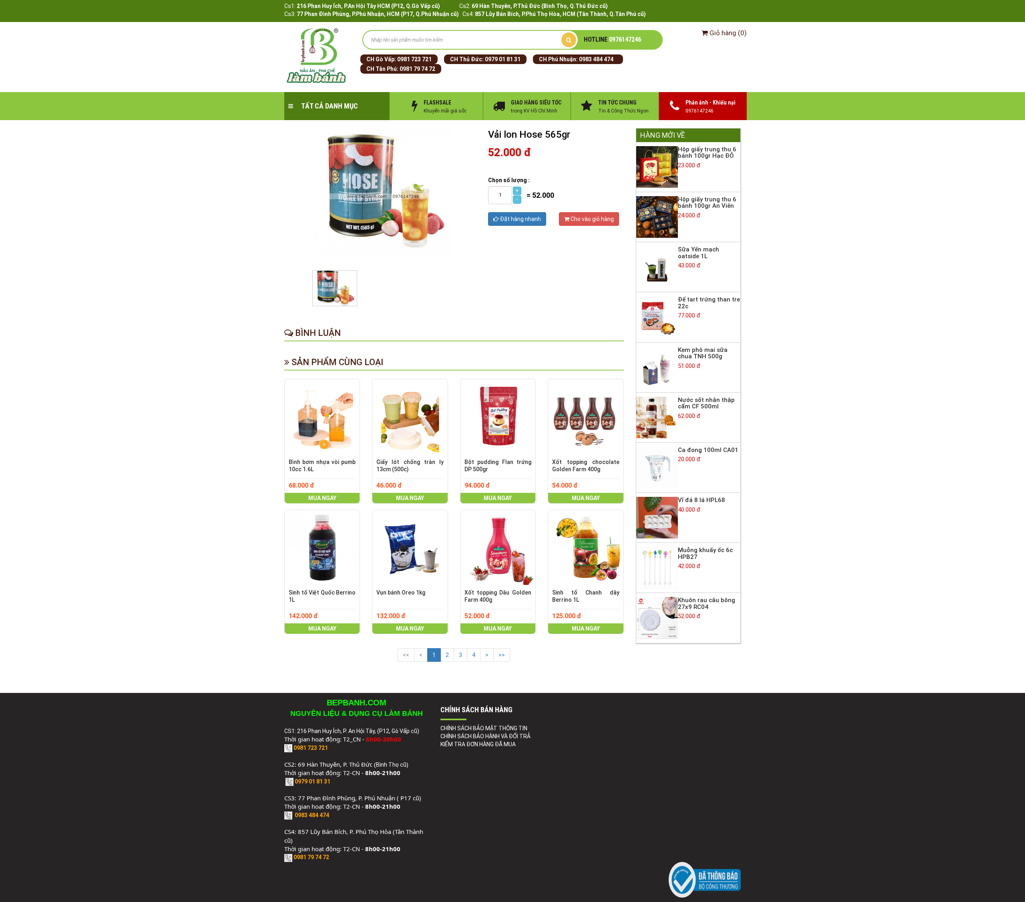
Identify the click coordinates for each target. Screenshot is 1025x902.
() (728, 33)
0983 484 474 (596, 59)
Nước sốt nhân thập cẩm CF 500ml (706, 403)
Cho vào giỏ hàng (591, 219)
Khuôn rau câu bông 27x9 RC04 (706, 604)
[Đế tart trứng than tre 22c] (657, 316)
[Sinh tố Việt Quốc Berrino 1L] (322, 547)
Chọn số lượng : (509, 180)
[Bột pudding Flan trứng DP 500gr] (497, 416)
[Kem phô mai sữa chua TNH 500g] (657, 367)
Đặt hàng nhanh (520, 219)
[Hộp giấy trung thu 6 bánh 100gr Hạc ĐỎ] (657, 166)
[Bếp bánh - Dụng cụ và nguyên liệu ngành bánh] (317, 56)
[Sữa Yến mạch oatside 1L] (657, 266)
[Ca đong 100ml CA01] (657, 467)
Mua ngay (322, 498)
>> (501, 655)
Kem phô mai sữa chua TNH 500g (703, 353)
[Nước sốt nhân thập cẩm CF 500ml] (657, 417)
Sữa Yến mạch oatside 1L (698, 253)
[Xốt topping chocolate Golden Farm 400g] (585, 416)
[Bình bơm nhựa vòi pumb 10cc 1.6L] (322, 416)
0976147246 (612, 39)
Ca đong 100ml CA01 (708, 450)
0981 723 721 (414, 59)
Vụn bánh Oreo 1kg (400, 592)
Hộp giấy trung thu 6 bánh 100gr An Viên (707, 203)
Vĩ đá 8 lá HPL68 (701, 500)
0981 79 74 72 (417, 69)
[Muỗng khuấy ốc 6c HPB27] (657, 567)
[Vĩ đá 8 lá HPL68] (657, 517)
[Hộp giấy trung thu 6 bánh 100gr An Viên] (657, 216)
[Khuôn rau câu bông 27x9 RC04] (657, 617)
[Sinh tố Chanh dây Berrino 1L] (585, 547)
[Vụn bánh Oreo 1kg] (409, 547)
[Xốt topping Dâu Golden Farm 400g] (497, 547)
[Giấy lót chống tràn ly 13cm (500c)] (409, 416)
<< (406, 655)
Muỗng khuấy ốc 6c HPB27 (705, 553)
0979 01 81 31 (503, 59)
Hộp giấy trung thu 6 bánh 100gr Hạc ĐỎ (707, 153)
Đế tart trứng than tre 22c (709, 303)
